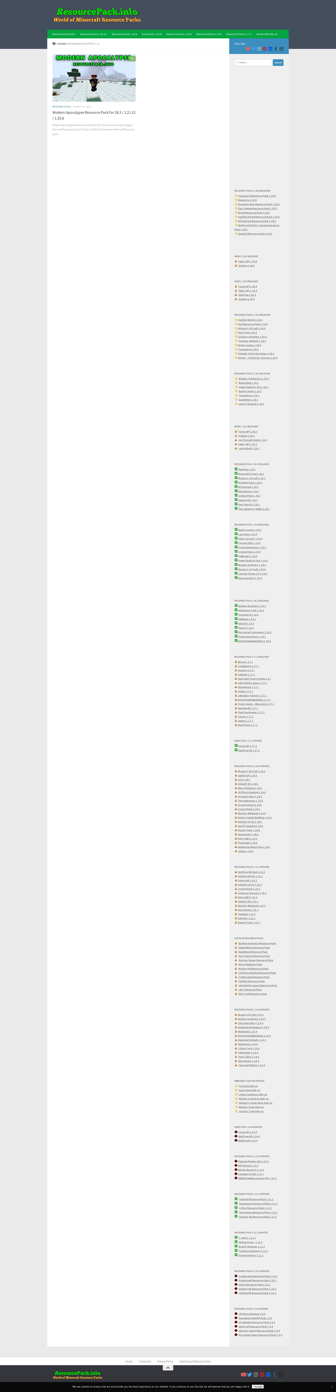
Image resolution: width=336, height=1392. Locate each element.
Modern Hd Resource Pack (253, 968)
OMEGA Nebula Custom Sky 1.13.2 (257, 1178)
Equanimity (246, 1203)
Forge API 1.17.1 (247, 746)
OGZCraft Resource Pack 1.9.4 (256, 1326)
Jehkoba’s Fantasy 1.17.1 (252, 695)
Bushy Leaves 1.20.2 (250, 391)
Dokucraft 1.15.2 (247, 880)
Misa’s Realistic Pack (250, 964)
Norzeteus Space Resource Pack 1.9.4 (260, 1335)
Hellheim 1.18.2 (247, 619)
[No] (331, 1387)
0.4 (265, 336)
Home (128, 1361)
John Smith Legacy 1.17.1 (252, 683)
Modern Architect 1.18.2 (252, 606)
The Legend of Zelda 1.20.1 (254, 509)
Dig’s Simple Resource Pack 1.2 (256, 208)
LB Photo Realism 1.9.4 (252, 1314)
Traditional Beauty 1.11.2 (253, 1251)
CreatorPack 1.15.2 (249, 889)
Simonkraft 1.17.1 (248, 708)
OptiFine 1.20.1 (247, 469)
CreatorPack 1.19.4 (249, 552)
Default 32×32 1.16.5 (250, 821)
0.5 (275, 208)
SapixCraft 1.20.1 (248, 500)
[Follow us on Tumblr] (276, 49)
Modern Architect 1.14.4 (252, 1019)
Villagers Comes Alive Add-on (256, 1103)
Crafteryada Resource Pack (254, 977)
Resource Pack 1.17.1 (239, 34)
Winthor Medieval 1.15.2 (252, 905)
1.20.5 (272, 221)
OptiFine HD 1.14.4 (249, 1136)
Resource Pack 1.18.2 (209, 34)
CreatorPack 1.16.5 (249, 809)
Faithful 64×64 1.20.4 (250, 320)
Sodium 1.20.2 (246, 435)
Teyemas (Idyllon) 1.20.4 (252, 341)
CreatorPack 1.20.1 (249, 495)
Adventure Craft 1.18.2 (251, 610)
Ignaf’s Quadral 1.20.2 (251, 404)
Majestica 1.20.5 (247, 200)
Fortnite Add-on (248, 1086)
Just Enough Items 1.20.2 (252, 440)
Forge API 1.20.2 (247, 431)
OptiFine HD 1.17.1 (249, 750)
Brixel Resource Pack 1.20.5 (254, 212)
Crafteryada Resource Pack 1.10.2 (258, 1276)
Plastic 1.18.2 (246, 628)
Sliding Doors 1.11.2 (250, 1242)
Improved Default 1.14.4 (252, 1040)
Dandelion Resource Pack (253, 951)
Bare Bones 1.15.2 (248, 910)
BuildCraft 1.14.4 (247, 1140)
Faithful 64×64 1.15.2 (250, 876)
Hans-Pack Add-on (249, 1090)
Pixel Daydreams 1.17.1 (251, 712)
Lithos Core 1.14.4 (249, 1048)
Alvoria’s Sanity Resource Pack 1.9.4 (259, 1330)
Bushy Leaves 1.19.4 (249, 530)
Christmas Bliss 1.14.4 (250, 1023)
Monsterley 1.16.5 (248, 834)
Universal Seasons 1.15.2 (252, 893)
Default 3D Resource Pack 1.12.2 (258, 1216)
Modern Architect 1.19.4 (252, 565)
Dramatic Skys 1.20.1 (250, 482)
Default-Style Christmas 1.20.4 (256, 353)
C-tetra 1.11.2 (247, 1238)
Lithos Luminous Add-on (253, 1094)
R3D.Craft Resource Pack (252, 994)
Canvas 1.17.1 (246, 716)
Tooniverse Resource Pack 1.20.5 (257, 196)
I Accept (257, 1386)
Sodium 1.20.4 (246, 299)
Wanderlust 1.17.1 (248, 687)
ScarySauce (246, 1212)
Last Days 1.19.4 (247, 534)
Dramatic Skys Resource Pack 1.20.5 (259, 204)
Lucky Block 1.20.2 (249, 448)
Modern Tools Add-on (251, 1107)
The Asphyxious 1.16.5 (250, 800)
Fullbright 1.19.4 (247, 556)
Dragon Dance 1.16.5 (250, 805)
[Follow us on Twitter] (253, 49)
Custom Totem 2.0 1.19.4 (252, 573)
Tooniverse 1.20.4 (248, 349)
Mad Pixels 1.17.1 (248, 725)
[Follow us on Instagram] (259, 49)
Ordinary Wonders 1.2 (250, 336)
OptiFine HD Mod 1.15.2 (251, 872)
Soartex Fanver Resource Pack (255, 960)
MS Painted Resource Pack (253, 221)
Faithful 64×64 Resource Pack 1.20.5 (259, 217)
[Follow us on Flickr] (270, 49)
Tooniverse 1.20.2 (249, 395)
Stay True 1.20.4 (247, 332)
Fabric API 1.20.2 (247, 444)
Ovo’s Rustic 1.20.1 (249, 504)
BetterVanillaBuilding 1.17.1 (254, 699)
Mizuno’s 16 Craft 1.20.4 (251, 328)
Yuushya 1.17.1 (246, 670)
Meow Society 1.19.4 (250, 578)
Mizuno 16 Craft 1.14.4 (250, 1014)
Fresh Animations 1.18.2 (252, 636)
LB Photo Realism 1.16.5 (252, 792)
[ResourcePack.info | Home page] (97, 15)
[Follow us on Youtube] (248, 49)
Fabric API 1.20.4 (247, 290)
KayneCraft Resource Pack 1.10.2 (258, 1280)
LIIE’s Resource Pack (250, 989)
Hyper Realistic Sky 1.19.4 (253, 560)
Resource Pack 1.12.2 (265, 1203)
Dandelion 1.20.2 (248, 399)
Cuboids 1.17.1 (246, 674)
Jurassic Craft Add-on (251, 1111)
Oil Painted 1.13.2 (248, 1165)
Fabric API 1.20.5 (247, 261)
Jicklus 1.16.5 (246, 851)
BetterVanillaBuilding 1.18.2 (254, 641)
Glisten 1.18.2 (246, 623)
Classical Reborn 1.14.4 (251, 1065)
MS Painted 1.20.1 (248, 487)
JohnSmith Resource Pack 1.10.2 (257, 1293)
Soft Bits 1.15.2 (246, 918)
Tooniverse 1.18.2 (248, 614)
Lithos (243, 1208)
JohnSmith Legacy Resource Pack (257, 985)
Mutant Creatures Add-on (254, 1098)
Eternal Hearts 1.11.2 (251, 1255)
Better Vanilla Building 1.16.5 (255, 817)
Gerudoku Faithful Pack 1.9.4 (255, 1318)
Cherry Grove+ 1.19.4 (250, 538)
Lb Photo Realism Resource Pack (257, 973)
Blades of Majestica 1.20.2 (254, 378)
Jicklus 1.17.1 (245, 691)
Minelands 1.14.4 (247, 1031)
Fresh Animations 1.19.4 (252, 547)
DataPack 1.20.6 (151, 34)
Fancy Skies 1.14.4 (249, 1056)
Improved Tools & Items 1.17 (254, 678)
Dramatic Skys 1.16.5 (250, 796)
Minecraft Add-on (267, 34)
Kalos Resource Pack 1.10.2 (255, 1284)
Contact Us (145, 1361)
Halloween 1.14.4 (248, 1052)
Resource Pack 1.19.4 (178, 34)
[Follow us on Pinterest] (264, 49)
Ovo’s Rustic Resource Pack (254, 956)
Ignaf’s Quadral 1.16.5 (251, 826)
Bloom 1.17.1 (245, 662)
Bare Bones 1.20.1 (248, 491)
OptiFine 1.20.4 (247, 295)
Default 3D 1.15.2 (248, 901)
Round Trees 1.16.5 (249, 830)
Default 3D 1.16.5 (248, 784)
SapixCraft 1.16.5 (248, 775)
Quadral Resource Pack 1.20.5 (255, 233)
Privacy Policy (165, 1361)
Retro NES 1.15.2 (247, 897)
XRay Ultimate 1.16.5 (250, 788)
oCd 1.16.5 (244, 779)
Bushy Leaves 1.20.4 (249, 345)
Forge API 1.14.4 (247, 1132)
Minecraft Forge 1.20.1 (251, 474)
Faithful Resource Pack (251, 981)
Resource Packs (61, 106)
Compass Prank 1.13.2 (251, 1174)
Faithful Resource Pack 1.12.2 (256, 1199)
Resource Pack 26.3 (63, 34)
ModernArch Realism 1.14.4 (253, 1027)
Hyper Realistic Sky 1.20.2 (253, 387)
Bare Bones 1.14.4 (249, 1061)
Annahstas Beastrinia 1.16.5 (254, 847)
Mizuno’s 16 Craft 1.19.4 (251, 569)
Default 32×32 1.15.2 (250, 884)
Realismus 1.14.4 (248, 1044)
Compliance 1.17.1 (248, 666)
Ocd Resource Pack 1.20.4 (253, 324)
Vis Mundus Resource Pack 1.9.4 (257, 1322)
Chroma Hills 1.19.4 (249, 543)
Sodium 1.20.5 (246, 265)
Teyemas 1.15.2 (247, 914)
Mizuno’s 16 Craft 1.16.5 (251, 771)
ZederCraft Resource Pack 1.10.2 (258, 1289)
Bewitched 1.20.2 (249, 383)
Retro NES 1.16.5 (248, 838)
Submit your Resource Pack (195, 1361)
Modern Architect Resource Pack (257, 943)
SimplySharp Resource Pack (254, 947)
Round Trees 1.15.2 (249, 922)
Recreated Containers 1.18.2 (254, 632)
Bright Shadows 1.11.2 (252, 1246)
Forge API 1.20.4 (247, 286)
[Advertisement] (259, 127)
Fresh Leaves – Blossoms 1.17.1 (256, 704)
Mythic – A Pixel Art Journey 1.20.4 (257, 357)
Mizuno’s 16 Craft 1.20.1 (251, 478)
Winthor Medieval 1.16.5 (252, 813)
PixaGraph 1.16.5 (248, 842)
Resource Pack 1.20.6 (124, 34)
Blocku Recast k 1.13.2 (251, 1170)
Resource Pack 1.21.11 (93, 34)
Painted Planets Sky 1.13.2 (253, 1161)
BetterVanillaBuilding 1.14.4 (254, 1035)
